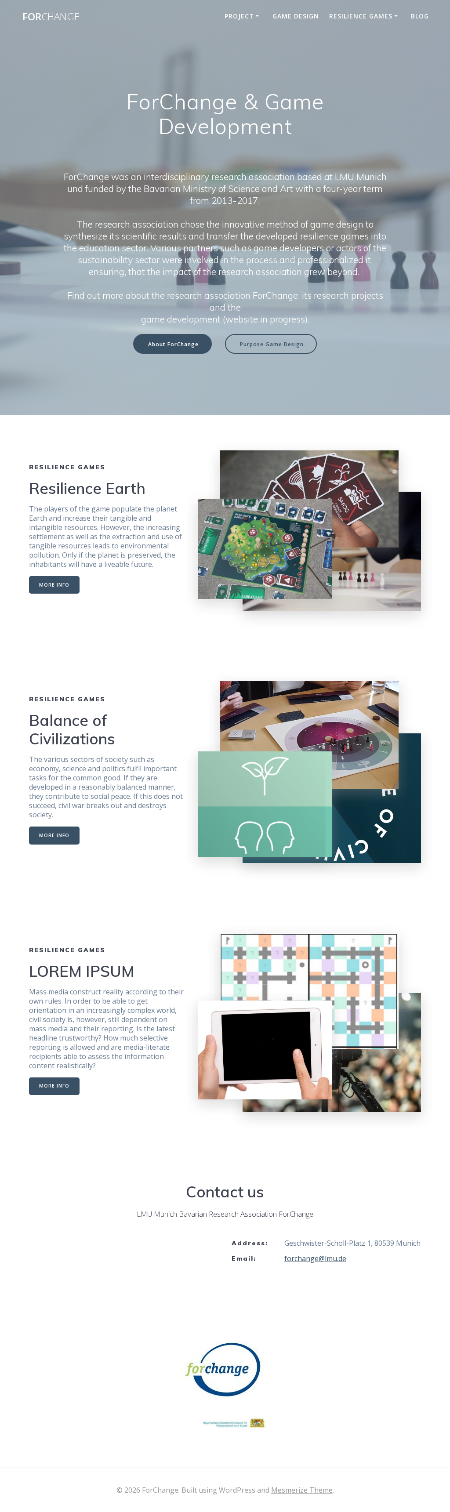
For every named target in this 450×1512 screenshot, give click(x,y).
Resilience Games (360, 16)
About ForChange (173, 344)
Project (239, 16)
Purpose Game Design (272, 344)
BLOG (420, 16)
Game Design (295, 16)
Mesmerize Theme (302, 1490)
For (51, 17)
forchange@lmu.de (315, 1258)
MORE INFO (54, 585)
